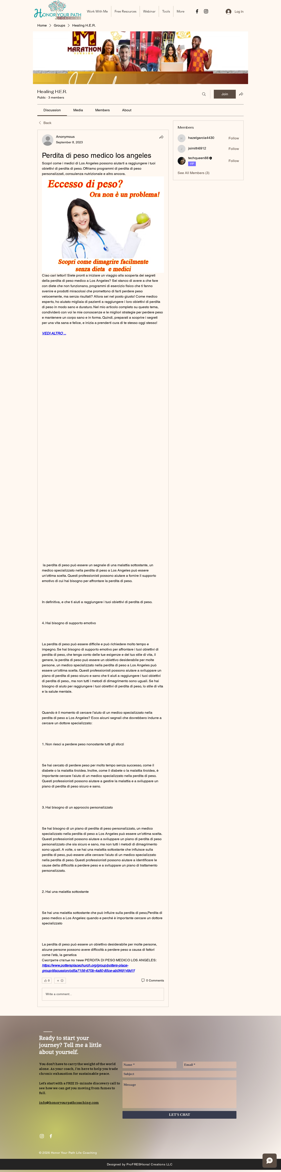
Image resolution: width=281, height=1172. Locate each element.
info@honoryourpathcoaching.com (69, 1103)
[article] (103, 568)
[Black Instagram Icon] (206, 11)
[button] (125, 11)
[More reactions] (60, 980)
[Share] (161, 137)
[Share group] (241, 94)
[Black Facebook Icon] (197, 11)
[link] (52, 110)
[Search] (204, 94)
